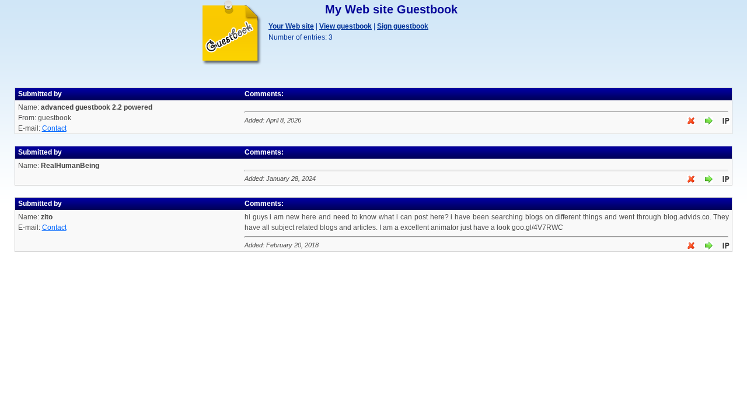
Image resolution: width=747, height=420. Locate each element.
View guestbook (345, 26)
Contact (54, 128)
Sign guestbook (402, 26)
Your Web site (291, 26)
